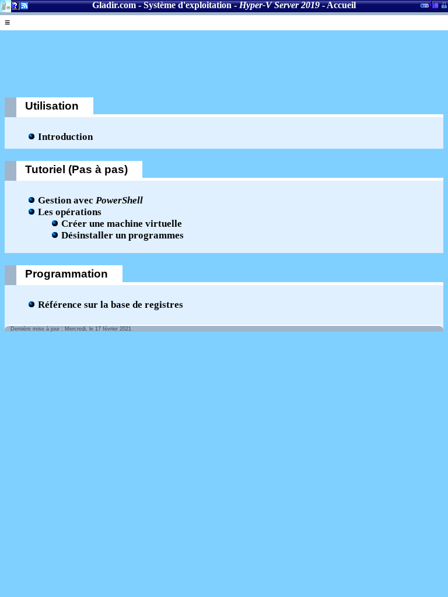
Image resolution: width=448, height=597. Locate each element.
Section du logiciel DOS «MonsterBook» (424, 7)
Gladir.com (114, 5)
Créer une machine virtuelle (121, 223)
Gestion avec (90, 200)
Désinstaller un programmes (122, 235)
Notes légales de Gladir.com (13, 7)
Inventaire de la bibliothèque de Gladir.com (433, 4)
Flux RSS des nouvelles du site (22, 7)
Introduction (65, 136)
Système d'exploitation (188, 5)
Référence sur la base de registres (110, 304)
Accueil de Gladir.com (5, 5)
